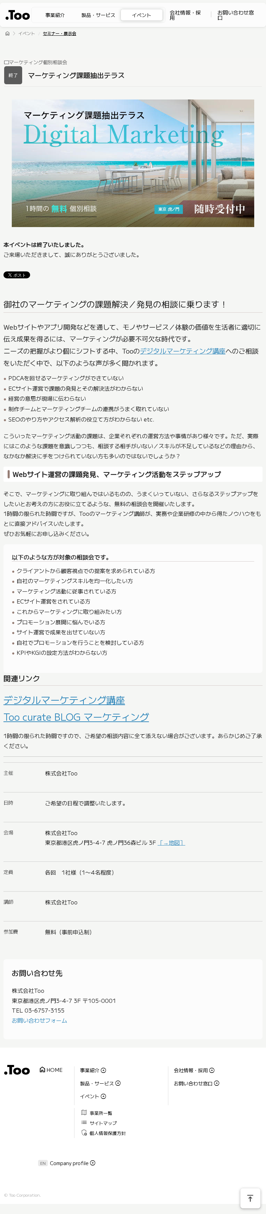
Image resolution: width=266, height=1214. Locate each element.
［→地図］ (171, 842)
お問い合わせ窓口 (236, 15)
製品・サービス (98, 14)
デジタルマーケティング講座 (182, 351)
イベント (141, 14)
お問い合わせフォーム (39, 1020)
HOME (51, 1070)
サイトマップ (99, 1122)
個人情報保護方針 (103, 1132)
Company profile (69, 1163)
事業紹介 (55, 14)
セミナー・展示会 (59, 33)
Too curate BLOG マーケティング (76, 716)
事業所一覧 (97, 1112)
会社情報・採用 (185, 15)
